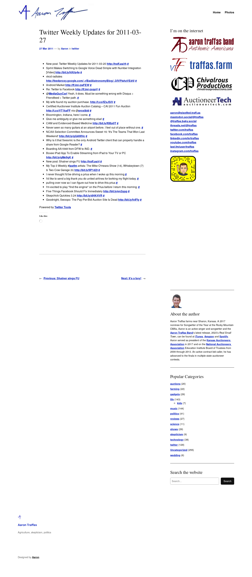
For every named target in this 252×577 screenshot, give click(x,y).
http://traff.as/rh (117, 64)
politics (174, 413)
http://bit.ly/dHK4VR (89, 195)
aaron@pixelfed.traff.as (185, 113)
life (172, 399)
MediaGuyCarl (58, 93)
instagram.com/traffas (184, 151)
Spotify (223, 336)
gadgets (175, 394)
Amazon (209, 336)
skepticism (176, 434)
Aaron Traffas (27, 525)
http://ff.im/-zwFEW (77, 85)
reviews (174, 418)
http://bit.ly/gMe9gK (58, 157)
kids (179, 403)
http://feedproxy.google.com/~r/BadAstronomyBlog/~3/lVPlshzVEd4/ (90, 81)
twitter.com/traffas (181, 130)
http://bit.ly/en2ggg (115, 191)
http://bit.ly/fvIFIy (128, 200)
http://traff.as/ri (90, 161)
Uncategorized (178, 450)
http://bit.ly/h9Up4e (67, 72)
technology (177, 439)
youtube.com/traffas (183, 142)
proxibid (83, 110)
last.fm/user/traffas (182, 147)
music (173, 408)
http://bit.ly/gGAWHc (72, 136)
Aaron (64, 48)
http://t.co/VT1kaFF (58, 110)
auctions (175, 383)
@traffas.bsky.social (183, 121)
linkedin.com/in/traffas (184, 138)
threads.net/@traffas (183, 125)
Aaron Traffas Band (181, 332)
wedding (175, 455)
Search (227, 481)
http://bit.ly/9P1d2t (86, 170)
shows (174, 429)
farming (174, 389)
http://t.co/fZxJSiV (101, 102)
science (174, 424)
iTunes (199, 336)
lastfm (73, 166)
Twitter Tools (63, 207)
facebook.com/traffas (184, 134)
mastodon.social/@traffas (186, 117)
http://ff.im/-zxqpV (86, 89)
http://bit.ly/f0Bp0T (104, 123)
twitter (75, 48)
